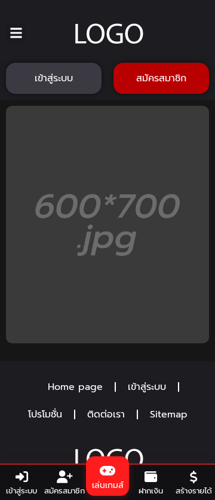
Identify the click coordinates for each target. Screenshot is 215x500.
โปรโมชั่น (45, 414)
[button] (16, 33)
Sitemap (169, 414)
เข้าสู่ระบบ (147, 387)
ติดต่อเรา (106, 414)
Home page (75, 387)
